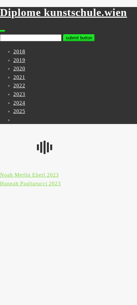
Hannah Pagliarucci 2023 (30, 183)
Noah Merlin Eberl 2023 (29, 175)
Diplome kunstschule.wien (63, 12)
